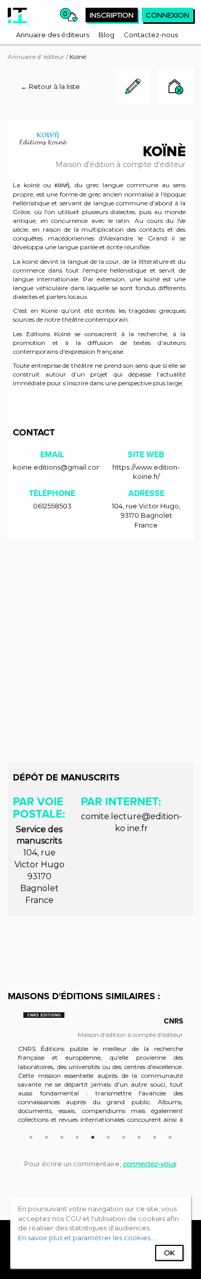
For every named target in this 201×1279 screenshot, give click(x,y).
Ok (169, 1252)
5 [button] (93, 1136)
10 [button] (170, 1136)
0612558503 (52, 506)
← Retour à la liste (50, 86)
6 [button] (108, 1136)
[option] (100, 1072)
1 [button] (31, 1136)
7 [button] (124, 1136)
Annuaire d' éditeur (36, 57)
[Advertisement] (100, 651)
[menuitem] (52, 35)
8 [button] (139, 1136)
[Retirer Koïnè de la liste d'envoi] (175, 88)
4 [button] (77, 1136)
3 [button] (62, 1136)
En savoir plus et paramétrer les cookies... (86, 1237)
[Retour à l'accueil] (17, 15)
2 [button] (46, 1136)
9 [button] (154, 1136)
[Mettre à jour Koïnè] (132, 101)
